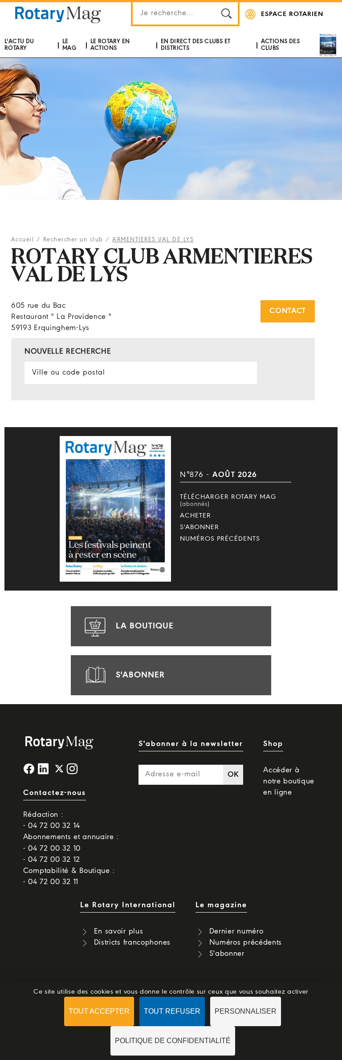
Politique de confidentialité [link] (173, 1040)
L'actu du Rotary (19, 44)
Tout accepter (99, 1011)
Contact (287, 311)
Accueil (22, 239)
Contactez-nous (54, 793)
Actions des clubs (280, 44)
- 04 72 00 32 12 (51, 860)
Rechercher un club (73, 239)
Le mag (69, 44)
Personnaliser (246, 1011)
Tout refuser (172, 1011)
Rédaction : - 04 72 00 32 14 (51, 820)
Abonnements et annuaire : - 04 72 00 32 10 (71, 842)
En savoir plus (118, 931)
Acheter (195, 515)
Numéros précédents (220, 538)
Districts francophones (132, 942)
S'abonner (199, 527)
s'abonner (140, 675)
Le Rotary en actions (110, 44)
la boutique (145, 626)
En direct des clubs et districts (196, 44)
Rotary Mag (58, 14)
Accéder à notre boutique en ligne (288, 781)
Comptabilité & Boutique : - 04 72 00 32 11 (69, 876)
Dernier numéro (236, 931)
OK (233, 775)
